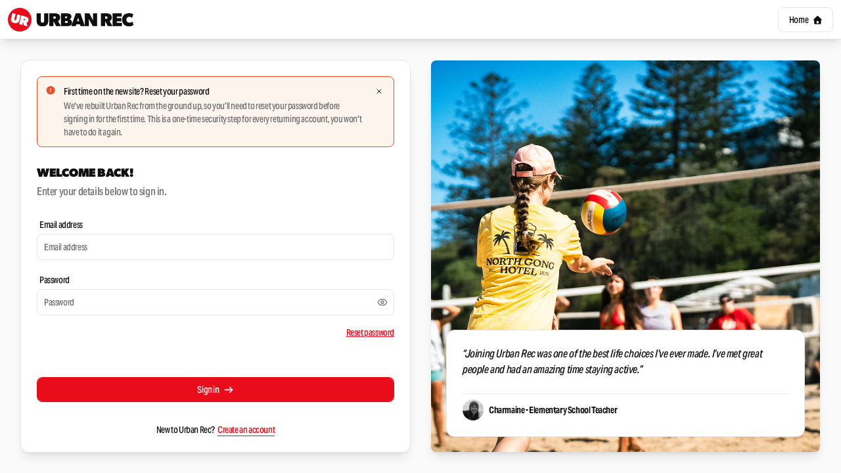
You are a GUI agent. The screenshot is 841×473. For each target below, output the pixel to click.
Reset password (370, 332)
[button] (805, 19)
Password (54, 280)
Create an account (246, 430)
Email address (61, 225)
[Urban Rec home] (71, 20)
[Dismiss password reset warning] (379, 91)
